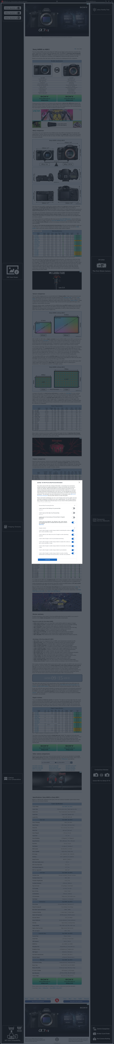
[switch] (73, 508)
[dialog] (57, 522)
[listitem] (57, 505)
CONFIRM (47, 559)
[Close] (80, 482)
